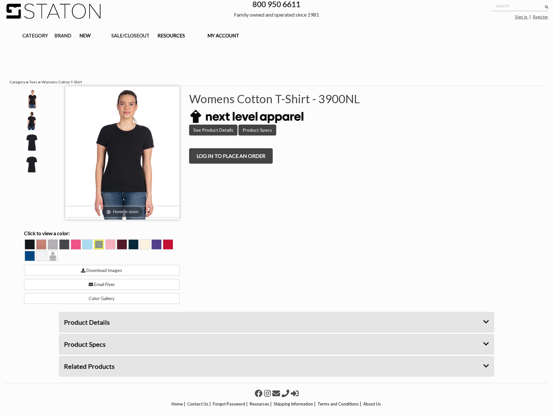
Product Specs (257, 130)
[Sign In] (295, 393)
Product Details (87, 322)
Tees (33, 82)
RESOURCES (171, 35)
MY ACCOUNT (223, 35)
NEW (85, 35)
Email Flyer (104, 284)
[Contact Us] (277, 393)
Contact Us (197, 403)
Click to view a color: (47, 233)
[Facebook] (259, 393)
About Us (372, 403)
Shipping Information (293, 403)
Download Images (103, 270)
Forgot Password (229, 403)
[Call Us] (286, 393)
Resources (259, 403)
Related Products (89, 366)
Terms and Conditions (338, 403)
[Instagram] (268, 393)
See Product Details (213, 130)
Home (177, 403)
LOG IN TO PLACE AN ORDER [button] (230, 156)
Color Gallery (102, 298)
